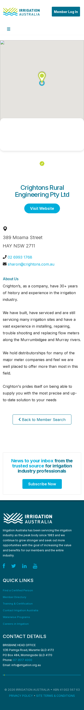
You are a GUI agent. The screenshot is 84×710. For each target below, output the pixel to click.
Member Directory (14, 597)
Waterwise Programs (16, 617)
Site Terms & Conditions (55, 695)
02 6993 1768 (20, 257)
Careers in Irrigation (16, 623)
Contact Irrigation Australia (20, 610)
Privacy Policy (21, 695)
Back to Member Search (43, 419)
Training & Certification (18, 603)
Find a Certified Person (18, 590)
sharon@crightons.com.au (31, 264)
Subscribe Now (42, 484)
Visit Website (42, 208)
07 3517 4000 (22, 660)
